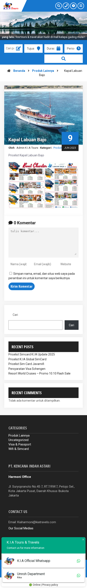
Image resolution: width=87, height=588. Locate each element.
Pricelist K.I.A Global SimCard (27, 359)
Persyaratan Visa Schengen (26, 368)
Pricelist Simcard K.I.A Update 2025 (31, 354)
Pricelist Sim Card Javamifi (26, 364)
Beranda (19, 70)
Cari (15, 314)
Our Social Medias (20, 528)
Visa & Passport (19, 444)
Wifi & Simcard (18, 449)
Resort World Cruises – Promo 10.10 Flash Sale (39, 373)
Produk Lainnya (43, 70)
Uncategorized (18, 440)
